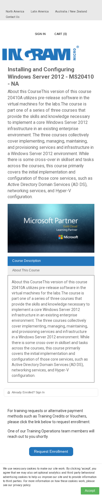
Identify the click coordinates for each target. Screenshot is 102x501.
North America (15, 11)
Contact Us (13, 17)
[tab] (51, 261)
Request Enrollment (51, 451)
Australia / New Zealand (71, 11)
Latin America (40, 11)
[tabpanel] (51, 330)
